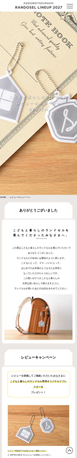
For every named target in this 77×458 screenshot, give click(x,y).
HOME (3, 197)
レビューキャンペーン (20, 197)
